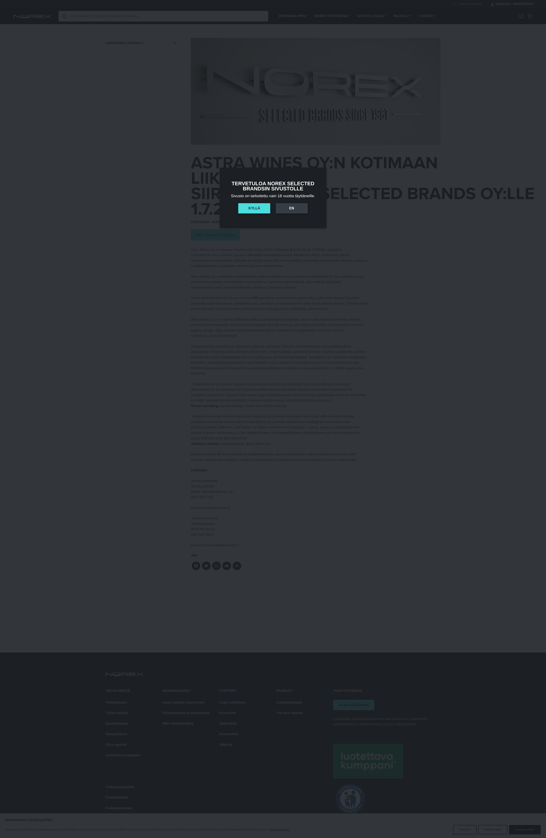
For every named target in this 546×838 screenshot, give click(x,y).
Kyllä (254, 208)
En (291, 208)
